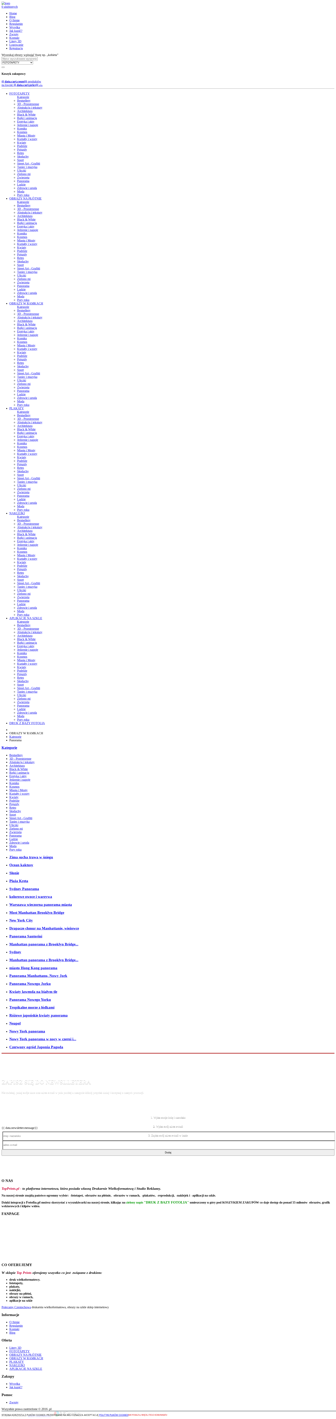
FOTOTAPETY (19, 93)
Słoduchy (23, 156)
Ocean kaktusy (21, 865)
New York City (21, 920)
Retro (20, 153)
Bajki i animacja (27, 118)
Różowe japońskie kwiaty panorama (38, 1015)
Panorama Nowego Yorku (30, 1000)
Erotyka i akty (25, 121)
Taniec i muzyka (27, 167)
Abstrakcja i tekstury (29, 107)
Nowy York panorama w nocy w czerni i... (42, 1039)
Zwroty (13, 34)
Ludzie (21, 184)
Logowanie (16, 44)
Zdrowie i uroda (27, 188)
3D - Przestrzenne (28, 104)
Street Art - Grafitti (28, 163)
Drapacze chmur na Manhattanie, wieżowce (44, 928)
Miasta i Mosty (26, 135)
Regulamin (16, 23)
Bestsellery (24, 100)
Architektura (24, 111)
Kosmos (22, 132)
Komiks (22, 128)
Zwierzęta (23, 177)
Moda (20, 191)
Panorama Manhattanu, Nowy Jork (38, 976)
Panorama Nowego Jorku (30, 984)
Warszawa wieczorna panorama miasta (40, 905)
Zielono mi (24, 174)
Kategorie (23, 97)
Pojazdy (22, 149)
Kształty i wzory (27, 139)
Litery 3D (15, 41)
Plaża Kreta (18, 881)
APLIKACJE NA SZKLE (25, 618)
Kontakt (14, 37)
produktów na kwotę (22, 83)
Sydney (15, 952)
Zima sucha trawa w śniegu (31, 857)
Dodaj (168, 1152)
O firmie (14, 20)
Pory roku (23, 195)
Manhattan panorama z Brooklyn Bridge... (43, 944)
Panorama (23, 181)
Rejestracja (16, 48)
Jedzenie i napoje (27, 125)
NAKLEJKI (17, 513)
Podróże (22, 146)
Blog (12, 16)
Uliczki (21, 170)
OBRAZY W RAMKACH (26, 303)
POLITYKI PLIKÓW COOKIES (113, 1415)
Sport (20, 160)
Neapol (15, 1023)
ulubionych (10, 6)
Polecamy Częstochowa (16, 1307)
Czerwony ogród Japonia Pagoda (36, 1047)
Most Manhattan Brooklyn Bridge (36, 913)
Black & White (26, 114)
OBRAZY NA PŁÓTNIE (25, 198)
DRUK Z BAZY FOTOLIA (27, 723)
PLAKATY (16, 408)
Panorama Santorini (25, 936)
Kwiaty (21, 142)
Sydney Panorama (24, 889)
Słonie (14, 873)
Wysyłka (14, 27)
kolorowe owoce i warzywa (30, 897)
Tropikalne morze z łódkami (31, 1007)
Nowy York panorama (27, 1031)
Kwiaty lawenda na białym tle (33, 992)
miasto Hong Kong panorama (33, 968)
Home (13, 13)
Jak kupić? (15, 30)
